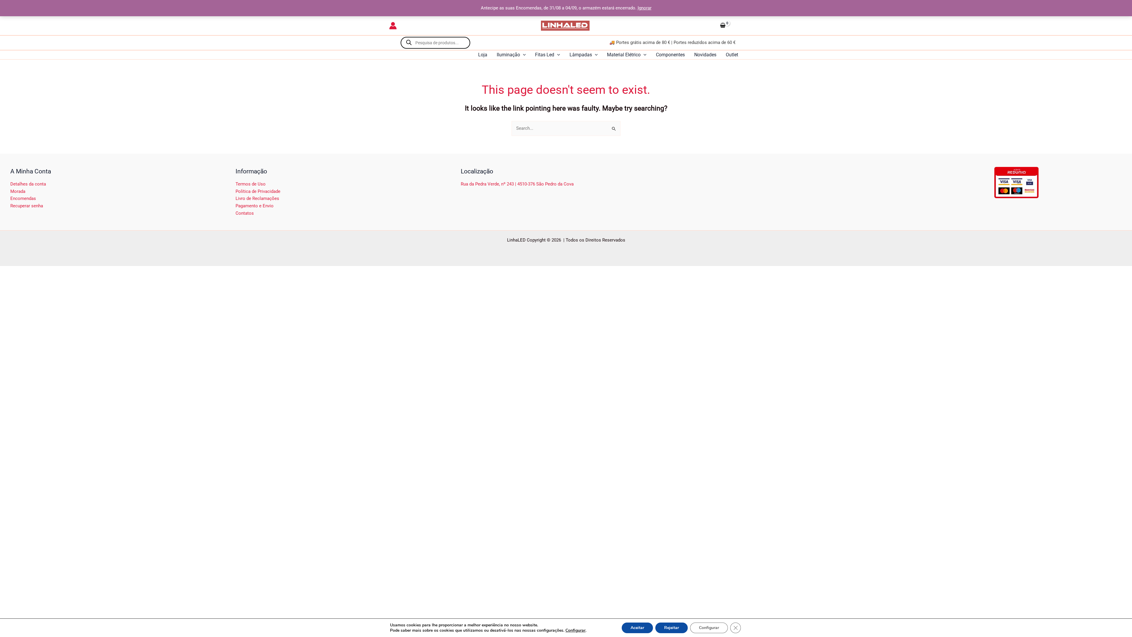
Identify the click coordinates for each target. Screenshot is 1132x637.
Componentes (670, 55)
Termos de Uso (251, 184)
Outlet (732, 55)
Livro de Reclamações (257, 198)
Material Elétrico (624, 55)
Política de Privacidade (258, 191)
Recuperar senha (26, 205)
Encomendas (23, 198)
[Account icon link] (393, 25)
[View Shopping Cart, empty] (730, 26)
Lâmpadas (581, 55)
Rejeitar (671, 628)
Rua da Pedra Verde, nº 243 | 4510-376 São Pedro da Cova (517, 184)
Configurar (575, 630)
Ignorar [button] (644, 8)
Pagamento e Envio (255, 205)
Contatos (245, 213)
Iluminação (508, 55)
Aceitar (637, 628)
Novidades (705, 55)
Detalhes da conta (28, 184)
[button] (523, 54)
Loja (482, 55)
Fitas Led (544, 55)
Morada (17, 191)
